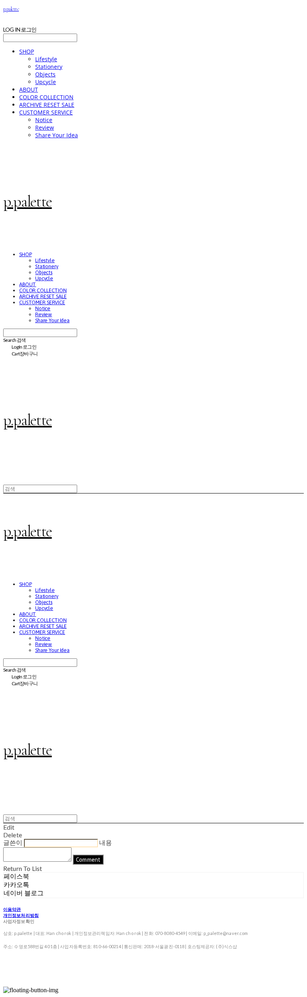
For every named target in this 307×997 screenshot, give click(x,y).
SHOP (26, 51)
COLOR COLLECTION (46, 97)
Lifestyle (46, 59)
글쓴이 (12, 842)
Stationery (48, 66)
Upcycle (45, 82)
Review (44, 127)
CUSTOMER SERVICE (46, 112)
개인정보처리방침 (21, 915)
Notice (43, 120)
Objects (45, 74)
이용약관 (12, 909)
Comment (88, 859)
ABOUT (28, 89)
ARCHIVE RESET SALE (46, 104)
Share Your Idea (56, 135)
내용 (105, 842)
